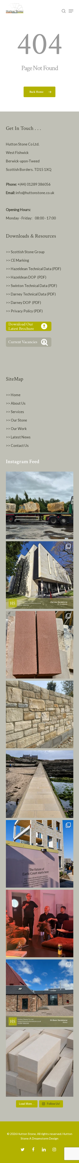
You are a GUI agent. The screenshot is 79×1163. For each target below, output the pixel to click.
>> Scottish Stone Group (25, 252)
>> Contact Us (17, 445)
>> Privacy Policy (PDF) (24, 311)
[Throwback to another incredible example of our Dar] (39, 575)
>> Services (15, 411)
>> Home (13, 395)
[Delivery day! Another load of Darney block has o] (39, 505)
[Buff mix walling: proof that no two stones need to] (39, 714)
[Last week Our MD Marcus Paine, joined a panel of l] (39, 923)
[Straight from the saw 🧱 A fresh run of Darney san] (39, 1063)
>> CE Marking (17, 260)
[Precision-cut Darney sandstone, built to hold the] (39, 784)
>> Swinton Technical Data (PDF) (31, 285)
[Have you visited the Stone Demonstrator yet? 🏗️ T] (39, 854)
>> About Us (15, 403)
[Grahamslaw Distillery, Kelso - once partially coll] (39, 993)
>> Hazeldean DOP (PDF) (26, 277)
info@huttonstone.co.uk (35, 192)
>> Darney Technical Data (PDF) (31, 294)
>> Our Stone (16, 420)
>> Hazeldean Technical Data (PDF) (33, 269)
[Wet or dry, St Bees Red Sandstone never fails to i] (39, 645)
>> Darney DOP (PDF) (23, 302)
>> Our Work (16, 428)
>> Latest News (18, 437)
